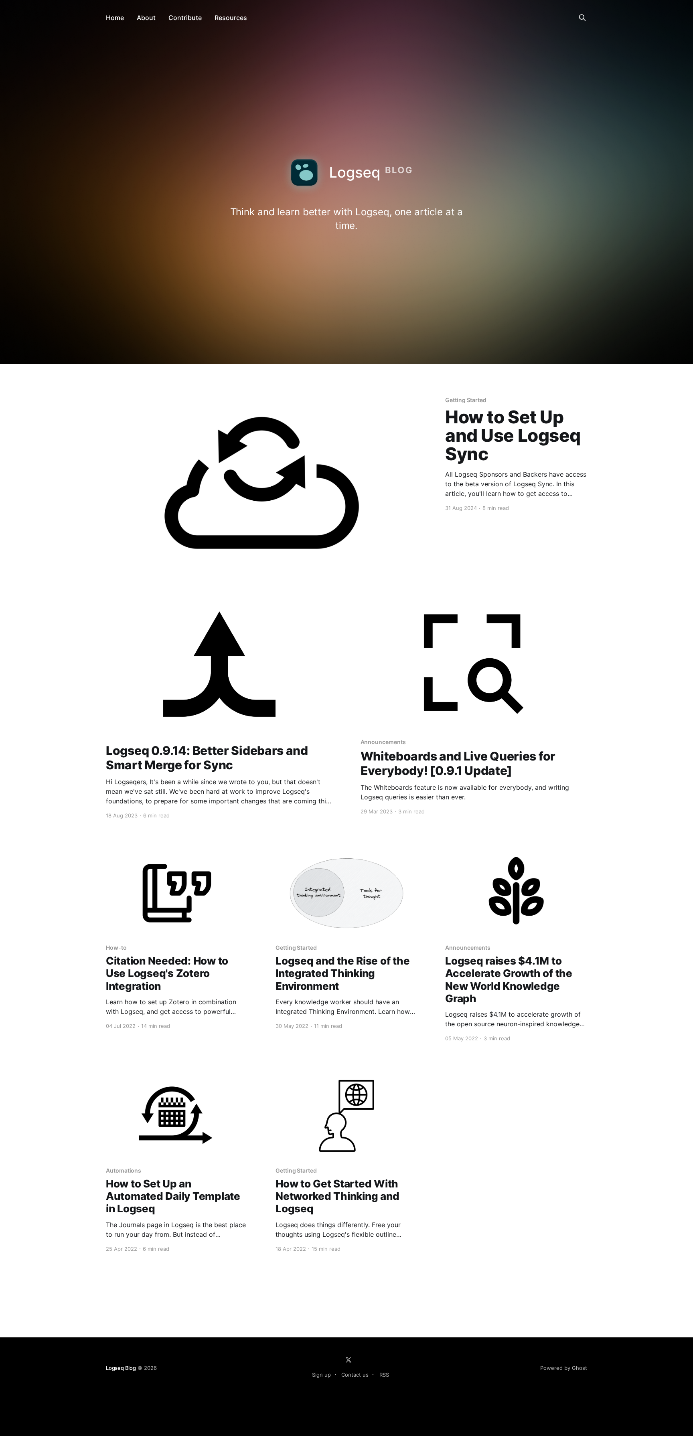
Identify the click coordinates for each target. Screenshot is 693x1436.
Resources (231, 18)
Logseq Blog (121, 1368)
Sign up (321, 1374)
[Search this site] (582, 17)
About (146, 18)
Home (115, 18)
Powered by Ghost (563, 1368)
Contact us (355, 1374)
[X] (348, 1360)
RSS (384, 1374)
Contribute (185, 18)
